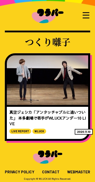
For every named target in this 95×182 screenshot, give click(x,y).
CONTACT (51, 172)
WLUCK (39, 131)
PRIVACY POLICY (19, 172)
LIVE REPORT (20, 131)
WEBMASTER (78, 172)
